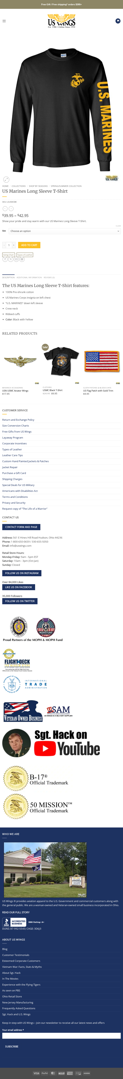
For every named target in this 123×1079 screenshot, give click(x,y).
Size (4, 231)
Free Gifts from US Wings (17, 431)
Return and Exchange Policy (18, 419)
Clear (118, 226)
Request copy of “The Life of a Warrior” (24, 508)
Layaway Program (12, 437)
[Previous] (2, 371)
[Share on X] (10, 259)
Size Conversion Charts (15, 425)
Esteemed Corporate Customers (21, 961)
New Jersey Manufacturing (17, 1002)
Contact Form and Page (21, 527)
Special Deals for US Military (18, 485)
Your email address (13, 1029)
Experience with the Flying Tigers (21, 984)
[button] (4, 21)
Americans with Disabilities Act (20, 491)
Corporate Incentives (14, 443)
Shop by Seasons (38, 186)
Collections (19, 186)
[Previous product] (11, 208)
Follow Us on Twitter (19, 601)
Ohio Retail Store (12, 996)
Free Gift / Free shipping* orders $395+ (61, 4)
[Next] (120, 371)
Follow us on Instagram (21, 573)
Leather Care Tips (12, 455)
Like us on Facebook (18, 587)
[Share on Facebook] (5, 259)
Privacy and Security (14, 502)
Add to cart (29, 245)
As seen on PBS (11, 990)
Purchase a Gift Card (14, 473)
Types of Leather (24, 254)
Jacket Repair (10, 467)
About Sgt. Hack (11, 972)
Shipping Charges (12, 479)
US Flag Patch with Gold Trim (98, 390)
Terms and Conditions (15, 497)
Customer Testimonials (15, 955)
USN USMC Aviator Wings (15, 390)
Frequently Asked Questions (18, 1008)
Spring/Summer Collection (66, 186)
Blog (4, 949)
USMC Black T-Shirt (52, 390)
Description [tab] (8, 277)
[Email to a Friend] (16, 259)
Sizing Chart (8, 254)
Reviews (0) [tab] (49, 277)
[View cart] (118, 21)
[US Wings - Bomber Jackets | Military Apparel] (61, 21)
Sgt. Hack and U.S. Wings (16, 1014)
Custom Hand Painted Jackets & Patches (25, 461)
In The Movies (10, 978)
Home (5, 186)
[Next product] (5, 208)
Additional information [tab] (29, 277)
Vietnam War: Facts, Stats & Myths (22, 967)
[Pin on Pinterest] (21, 259)
